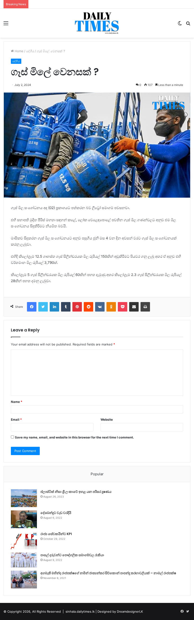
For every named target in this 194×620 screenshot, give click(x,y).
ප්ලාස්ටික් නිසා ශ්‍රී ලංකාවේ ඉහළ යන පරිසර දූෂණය (75, 491)
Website (107, 419)
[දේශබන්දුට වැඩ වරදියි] (24, 519)
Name (16, 402)
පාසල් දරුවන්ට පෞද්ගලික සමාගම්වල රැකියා (72, 555)
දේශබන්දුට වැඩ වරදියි (55, 512)
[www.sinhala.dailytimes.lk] (97, 23)
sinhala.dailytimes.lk (80, 611)
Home (18, 51)
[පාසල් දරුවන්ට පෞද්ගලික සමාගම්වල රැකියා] (24, 560)
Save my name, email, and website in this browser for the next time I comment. (74, 437)
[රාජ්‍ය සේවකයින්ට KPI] (24, 540)
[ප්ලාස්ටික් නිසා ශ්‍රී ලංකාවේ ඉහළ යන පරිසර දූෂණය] (24, 498)
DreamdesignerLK (130, 611)
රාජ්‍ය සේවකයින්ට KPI (56, 533)
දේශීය (30, 51)
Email (16, 419)
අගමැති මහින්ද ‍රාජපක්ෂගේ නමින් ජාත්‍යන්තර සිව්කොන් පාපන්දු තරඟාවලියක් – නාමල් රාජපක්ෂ (108, 573)
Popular (97, 474)
